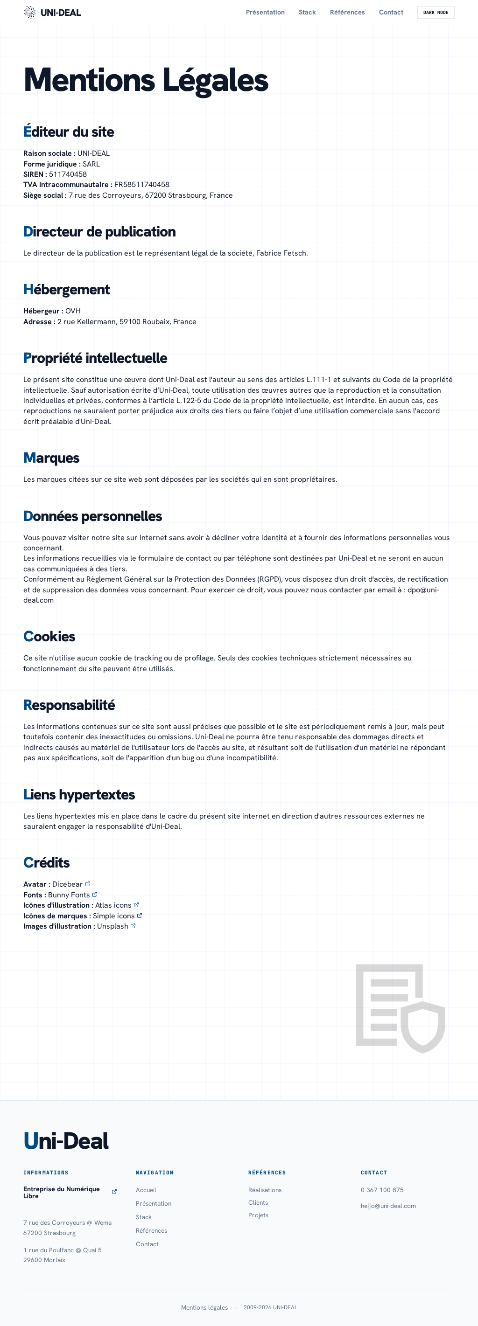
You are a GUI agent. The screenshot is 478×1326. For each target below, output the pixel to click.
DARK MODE (436, 12)
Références (347, 12)
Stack (307, 12)
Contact (391, 12)
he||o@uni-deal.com (388, 1205)
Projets (258, 1215)
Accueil (146, 1190)
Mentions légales (204, 1307)
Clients (258, 1202)
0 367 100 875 (382, 1190)
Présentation (265, 12)
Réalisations (264, 1190)
